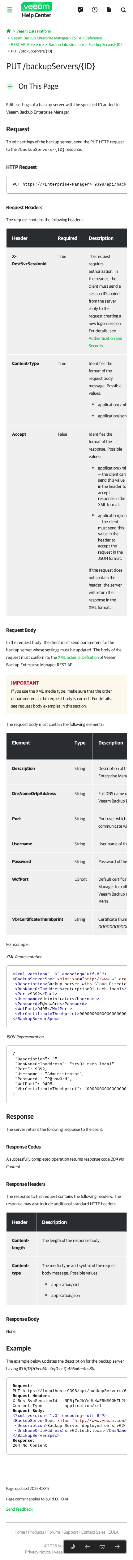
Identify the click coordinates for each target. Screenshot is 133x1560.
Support (71, 1532)
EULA (113, 1532)
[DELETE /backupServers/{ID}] (117, 1546)
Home (20, 1532)
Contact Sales (93, 1532)
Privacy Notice (38, 1551)
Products (36, 1532)
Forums (54, 1532)
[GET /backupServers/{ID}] (87, 1546)
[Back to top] (102, 1546)
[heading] (66, 128)
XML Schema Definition (78, 657)
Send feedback (19, 1509)
